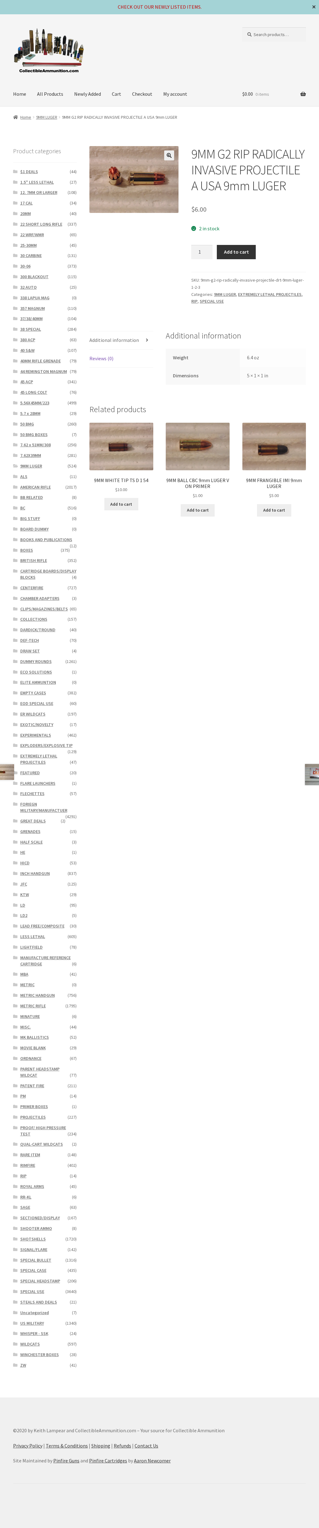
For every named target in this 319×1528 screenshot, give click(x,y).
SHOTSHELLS (33, 1239)
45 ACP (26, 381)
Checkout (142, 94)
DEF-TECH (29, 640)
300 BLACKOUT (34, 276)
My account (175, 94)
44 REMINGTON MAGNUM (43, 371)
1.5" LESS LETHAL (37, 182)
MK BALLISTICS (34, 1037)
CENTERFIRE (31, 588)
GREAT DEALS (33, 821)
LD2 (23, 915)
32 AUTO (28, 287)
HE (22, 852)
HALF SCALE (31, 842)
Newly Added (87, 94)
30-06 (25, 266)
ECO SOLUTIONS (36, 672)
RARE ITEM (30, 1155)
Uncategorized (34, 1312)
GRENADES (30, 831)
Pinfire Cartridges (108, 1460)
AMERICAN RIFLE (35, 487)
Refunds (122, 1446)
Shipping (100, 1446)
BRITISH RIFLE (33, 560)
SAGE (25, 1207)
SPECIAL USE (212, 301)
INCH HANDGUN (35, 873)
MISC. (25, 1027)
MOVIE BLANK (33, 1048)
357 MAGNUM (32, 308)
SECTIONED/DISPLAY (40, 1218)
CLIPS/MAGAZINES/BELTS (44, 609)
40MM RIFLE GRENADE (40, 361)
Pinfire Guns (66, 1460)
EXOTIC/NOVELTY (36, 724)
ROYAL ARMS (32, 1186)
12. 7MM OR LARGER (38, 192)
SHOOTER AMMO (36, 1228)
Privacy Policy (27, 1446)
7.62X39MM (30, 455)
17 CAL (26, 203)
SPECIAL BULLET (35, 1260)
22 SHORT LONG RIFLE (41, 224)
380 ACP (27, 340)
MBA (24, 974)
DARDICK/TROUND (37, 630)
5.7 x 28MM (30, 413)
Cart (116, 94)
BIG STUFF (30, 518)
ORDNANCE (30, 1058)
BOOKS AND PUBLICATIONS (46, 539)
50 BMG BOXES (34, 434)
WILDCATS (30, 1344)
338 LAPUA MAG (35, 298)
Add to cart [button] (121, 504)
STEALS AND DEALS (38, 1302)
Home (19, 94)
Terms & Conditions (67, 1446)
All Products (50, 94)
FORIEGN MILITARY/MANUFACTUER (43, 807)
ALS (23, 476)
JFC (23, 884)
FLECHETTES (32, 793)
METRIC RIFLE (33, 1006)
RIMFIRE (27, 1165)
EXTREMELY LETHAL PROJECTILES (270, 294)
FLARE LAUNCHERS (37, 783)
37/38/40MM (31, 318)
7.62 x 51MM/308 (35, 445)
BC (22, 508)
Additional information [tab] (114, 340)
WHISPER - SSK (34, 1333)
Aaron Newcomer (152, 1460)
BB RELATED (31, 497)
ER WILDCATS (32, 714)
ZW (23, 1365)
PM (23, 1096)
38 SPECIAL (30, 329)
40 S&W (27, 350)
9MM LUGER (46, 117)
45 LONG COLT (33, 392)
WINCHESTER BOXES (39, 1354)
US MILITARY (32, 1323)
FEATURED (30, 773)
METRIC (27, 984)
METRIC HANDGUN (37, 995)
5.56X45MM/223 (34, 403)
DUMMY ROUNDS (36, 661)
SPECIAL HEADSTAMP (40, 1281)
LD (22, 905)
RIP (194, 301)
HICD (25, 863)
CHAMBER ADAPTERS (40, 598)
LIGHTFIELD (31, 947)
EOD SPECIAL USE (36, 703)
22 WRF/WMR (32, 234)
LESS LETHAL (32, 936)
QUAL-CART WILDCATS (41, 1144)
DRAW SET (30, 651)
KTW (24, 894)
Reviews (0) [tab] (101, 358)
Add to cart (236, 252)
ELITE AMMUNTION (38, 682)
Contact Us (146, 1446)
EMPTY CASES (33, 693)
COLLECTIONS (33, 619)
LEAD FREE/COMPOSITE (42, 926)
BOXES (26, 550)
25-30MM (28, 245)
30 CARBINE (31, 255)
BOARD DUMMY (34, 529)
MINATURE (30, 1016)
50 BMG (27, 424)
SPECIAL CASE (33, 1270)
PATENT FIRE (32, 1085)
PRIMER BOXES (34, 1106)
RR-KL (25, 1197)
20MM (25, 213)
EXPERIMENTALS (35, 735)
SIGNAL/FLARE (33, 1249)
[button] (169, 155)
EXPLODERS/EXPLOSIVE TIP (46, 745)
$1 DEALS (29, 171)
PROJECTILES (33, 1117)
